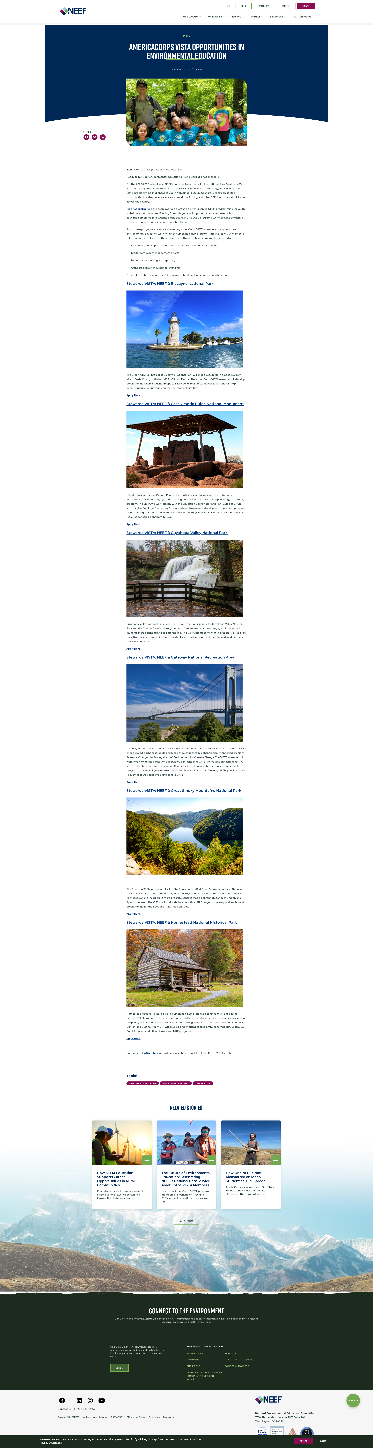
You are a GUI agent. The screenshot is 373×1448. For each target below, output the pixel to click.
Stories (286, 6)
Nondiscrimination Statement (95, 1417)
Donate (305, 6)
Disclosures (168, 1417)
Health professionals (240, 1359)
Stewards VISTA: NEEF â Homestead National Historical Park (181, 922)
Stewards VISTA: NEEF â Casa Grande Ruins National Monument (185, 404)
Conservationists (237, 1366)
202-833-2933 (86, 1409)
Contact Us (65, 1409)
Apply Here (133, 395)
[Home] (74, 11)
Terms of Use (154, 1417)
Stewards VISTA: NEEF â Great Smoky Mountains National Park (183, 790)
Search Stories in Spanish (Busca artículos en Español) (204, 1376)
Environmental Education (142, 1083)
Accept (303, 1440)
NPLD (243, 6)
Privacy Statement (51, 1442)
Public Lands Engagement (176, 1083)
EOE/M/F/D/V (117, 1417)
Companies (193, 1359)
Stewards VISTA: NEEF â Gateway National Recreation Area (180, 657)
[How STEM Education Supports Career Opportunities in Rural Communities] (122, 1164)
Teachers (231, 1353)
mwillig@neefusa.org (150, 1053)
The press (193, 1366)
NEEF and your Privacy (136, 1417)
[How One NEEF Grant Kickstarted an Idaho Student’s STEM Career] (251, 1164)
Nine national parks (138, 209)
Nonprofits (194, 1353)
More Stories (186, 1221)
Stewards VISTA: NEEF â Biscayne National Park (170, 283)
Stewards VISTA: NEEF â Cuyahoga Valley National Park (176, 533)
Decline (324, 1440)
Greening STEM (203, 1083)
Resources (264, 6)
